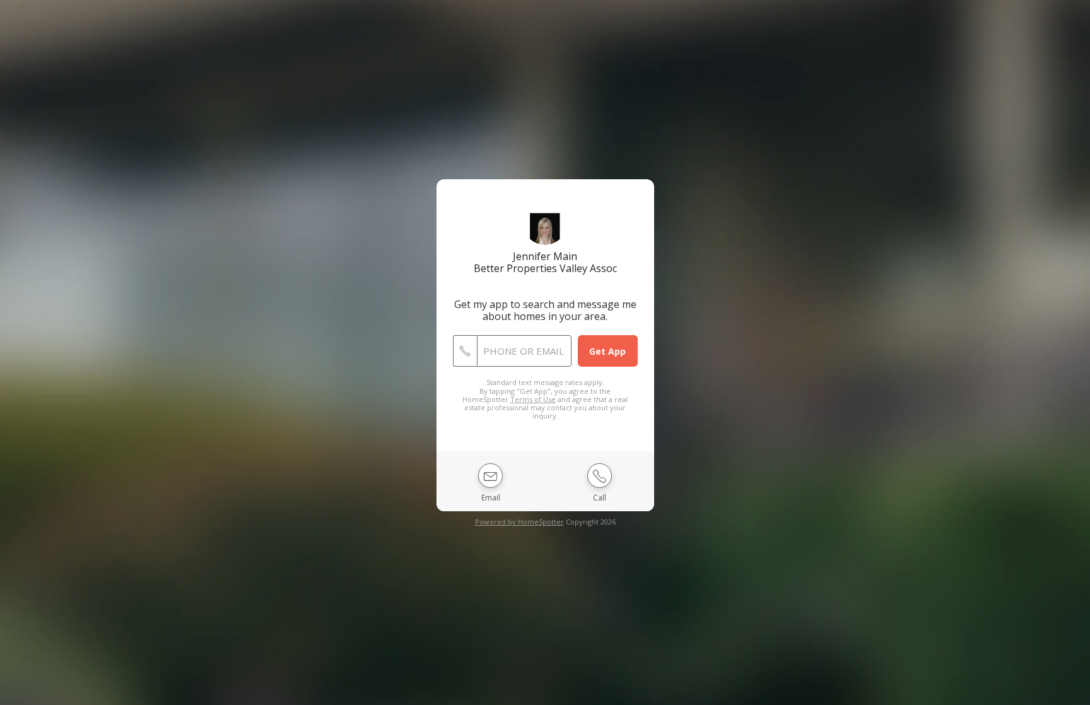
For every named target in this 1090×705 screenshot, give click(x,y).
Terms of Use (533, 399)
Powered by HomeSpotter (519, 521)
